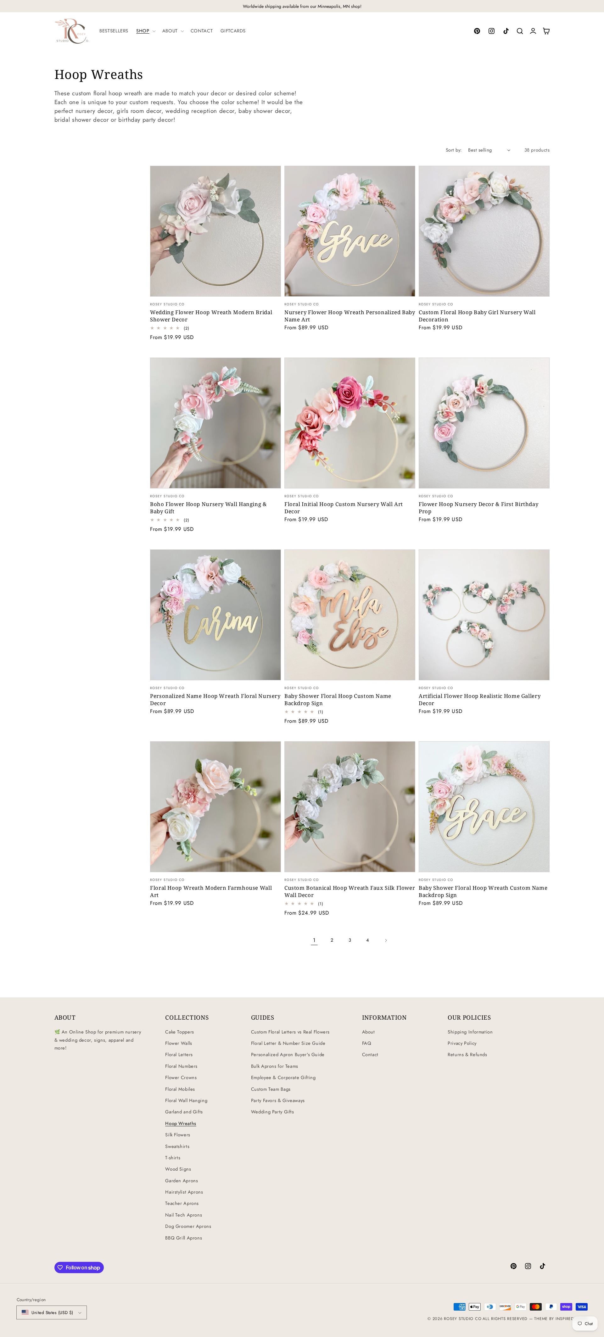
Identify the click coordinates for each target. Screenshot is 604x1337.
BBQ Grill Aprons (183, 1237)
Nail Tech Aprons (183, 1215)
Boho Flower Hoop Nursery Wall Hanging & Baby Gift (208, 507)
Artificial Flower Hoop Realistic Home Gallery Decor (479, 699)
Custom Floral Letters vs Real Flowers (290, 1031)
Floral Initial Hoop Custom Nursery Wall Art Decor (343, 507)
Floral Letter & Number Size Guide (288, 1043)
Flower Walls (178, 1043)
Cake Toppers (179, 1031)
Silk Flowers (177, 1134)
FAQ (367, 1043)
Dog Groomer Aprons (188, 1226)
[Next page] (385, 940)
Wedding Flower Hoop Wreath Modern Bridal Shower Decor (211, 316)
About (368, 1031)
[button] (145, 31)
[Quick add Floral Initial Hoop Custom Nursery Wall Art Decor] (406, 478)
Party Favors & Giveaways (278, 1100)
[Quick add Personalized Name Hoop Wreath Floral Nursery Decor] (271, 670)
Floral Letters (179, 1054)
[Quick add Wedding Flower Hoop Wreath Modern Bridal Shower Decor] (271, 286)
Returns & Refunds (467, 1054)
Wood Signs (178, 1169)
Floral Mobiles (180, 1089)
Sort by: (453, 150)
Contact (370, 1054)
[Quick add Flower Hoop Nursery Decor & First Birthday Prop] (540, 478)
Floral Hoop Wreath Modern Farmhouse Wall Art (211, 891)
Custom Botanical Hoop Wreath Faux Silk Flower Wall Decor (349, 891)
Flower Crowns (181, 1077)
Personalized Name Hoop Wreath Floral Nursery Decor (215, 699)
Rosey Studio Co (462, 1319)
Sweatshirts (177, 1146)
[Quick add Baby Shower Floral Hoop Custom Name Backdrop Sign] (406, 670)
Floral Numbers (181, 1066)
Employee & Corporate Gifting (283, 1077)
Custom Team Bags (271, 1089)
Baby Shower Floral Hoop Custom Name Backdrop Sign (337, 699)
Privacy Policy (462, 1043)
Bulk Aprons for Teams (274, 1066)
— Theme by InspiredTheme (557, 1319)
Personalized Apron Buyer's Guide (288, 1054)
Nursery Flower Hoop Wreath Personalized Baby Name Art (349, 316)
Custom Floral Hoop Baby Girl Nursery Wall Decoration (477, 316)
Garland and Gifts (184, 1111)
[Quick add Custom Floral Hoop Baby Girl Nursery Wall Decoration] (540, 286)
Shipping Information (470, 1031)
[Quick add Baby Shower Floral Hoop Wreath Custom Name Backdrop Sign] (540, 862)
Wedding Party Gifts (272, 1111)
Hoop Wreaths (180, 1123)
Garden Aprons (181, 1180)
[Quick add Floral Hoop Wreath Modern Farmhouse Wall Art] (271, 862)
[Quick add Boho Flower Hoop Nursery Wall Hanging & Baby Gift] (271, 478)
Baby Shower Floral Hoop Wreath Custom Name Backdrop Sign (483, 891)
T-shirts (172, 1157)
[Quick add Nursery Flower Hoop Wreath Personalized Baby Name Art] (406, 286)
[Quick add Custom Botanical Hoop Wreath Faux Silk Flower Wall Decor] (406, 862)
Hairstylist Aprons (184, 1192)
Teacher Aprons (182, 1203)
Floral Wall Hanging (186, 1100)
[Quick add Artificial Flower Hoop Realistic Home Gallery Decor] (540, 670)
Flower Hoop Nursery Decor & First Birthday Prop (478, 507)
